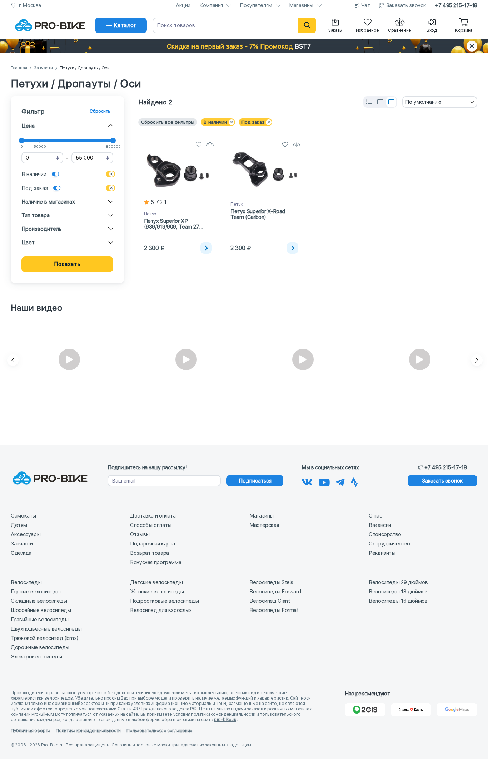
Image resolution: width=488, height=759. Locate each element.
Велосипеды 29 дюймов (398, 582)
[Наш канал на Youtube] (324, 481)
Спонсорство (385, 534)
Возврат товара (149, 553)
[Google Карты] (457, 709)
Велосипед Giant (269, 601)
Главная (19, 68)
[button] (244, 46)
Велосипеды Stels (271, 582)
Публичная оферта (30, 730)
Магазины (301, 5)
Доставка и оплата (153, 516)
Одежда (21, 553)
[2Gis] (365, 709)
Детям (19, 525)
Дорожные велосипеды (40, 647)
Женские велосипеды (157, 591)
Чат (365, 5)
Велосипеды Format (274, 610)
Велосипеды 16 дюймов (398, 601)
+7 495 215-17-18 (456, 5)
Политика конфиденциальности (88, 730)
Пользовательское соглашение (159, 730)
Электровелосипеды (36, 656)
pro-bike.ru (225, 719)
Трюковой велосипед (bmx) (44, 638)
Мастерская (264, 525)
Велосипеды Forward (275, 591)
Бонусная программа (155, 562)
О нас (375, 516)
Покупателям (256, 5)
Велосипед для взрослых (161, 610)
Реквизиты (382, 553)
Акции (183, 5)
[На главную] (50, 25)
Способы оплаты (150, 525)
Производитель (41, 229)
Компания (211, 5)
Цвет (28, 242)
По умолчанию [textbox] (423, 102)
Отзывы (140, 534)
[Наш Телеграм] (340, 481)
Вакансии (380, 525)
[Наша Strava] (354, 481)
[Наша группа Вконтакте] (307, 481)
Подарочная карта (152, 543)
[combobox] (439, 102)
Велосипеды (26, 582)
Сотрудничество (389, 543)
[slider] (21, 140)
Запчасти (43, 68)
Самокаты (23, 516)
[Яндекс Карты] (411, 709)
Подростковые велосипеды (164, 601)
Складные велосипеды (39, 601)
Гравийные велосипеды (40, 619)
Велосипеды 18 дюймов (398, 591)
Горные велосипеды (36, 591)
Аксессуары (25, 534)
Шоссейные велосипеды (41, 610)
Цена (28, 126)
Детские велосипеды (156, 582)
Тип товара (35, 215)
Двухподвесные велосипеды (46, 629)
